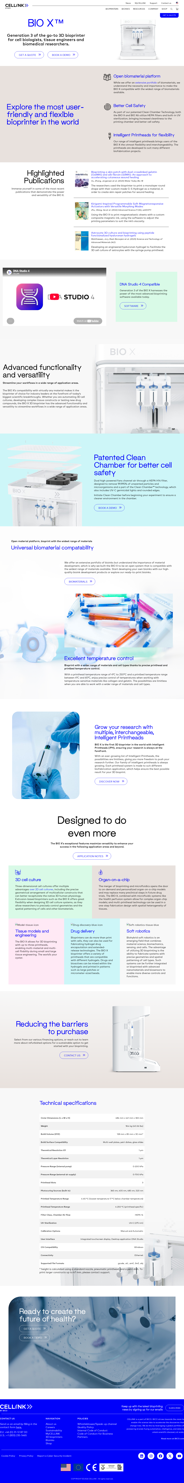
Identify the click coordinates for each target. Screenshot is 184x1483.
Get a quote (169, 15)
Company (153, 8)
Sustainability (54, 1430)
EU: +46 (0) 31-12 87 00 (13, 1431)
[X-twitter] (169, 1456)
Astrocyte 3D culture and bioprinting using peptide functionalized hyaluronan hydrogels (122, 234)
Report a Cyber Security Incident (54, 1455)
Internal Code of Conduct (92, 1430)
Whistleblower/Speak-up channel (97, 1423)
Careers (50, 1427)
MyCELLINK (140, 3)
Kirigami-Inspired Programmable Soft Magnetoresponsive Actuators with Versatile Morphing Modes (127, 205)
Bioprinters (112, 8)
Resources (139, 8)
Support (153, 3)
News (128, 3)
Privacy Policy (26, 1455)
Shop (164, 8)
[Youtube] (179, 1456)
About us (51, 1423)
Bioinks (126, 8)
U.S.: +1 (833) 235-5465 (13, 1435)
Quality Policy (85, 1427)
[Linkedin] (141, 1456)
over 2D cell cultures (41, 889)
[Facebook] (160, 1456)
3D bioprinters (54, 1436)
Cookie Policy (8, 1455)
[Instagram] (151, 1456)
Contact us (166, 3)
